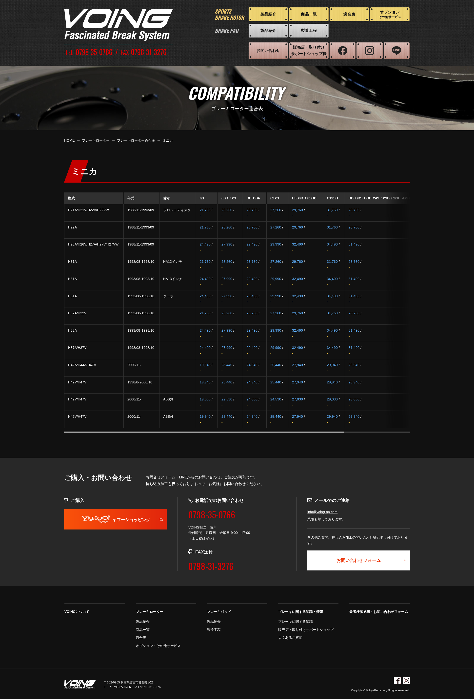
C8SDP (310, 198)
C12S (274, 198)
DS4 (256, 198)
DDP (367, 198)
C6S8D (297, 198)
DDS (358, 198)
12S (233, 198)
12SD (385, 198)
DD (351, 198)
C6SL (395, 198)
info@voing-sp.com (322, 512)
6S (202, 198)
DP (249, 198)
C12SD (332, 198)
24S (376, 198)
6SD (224, 198)
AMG (406, 198)
